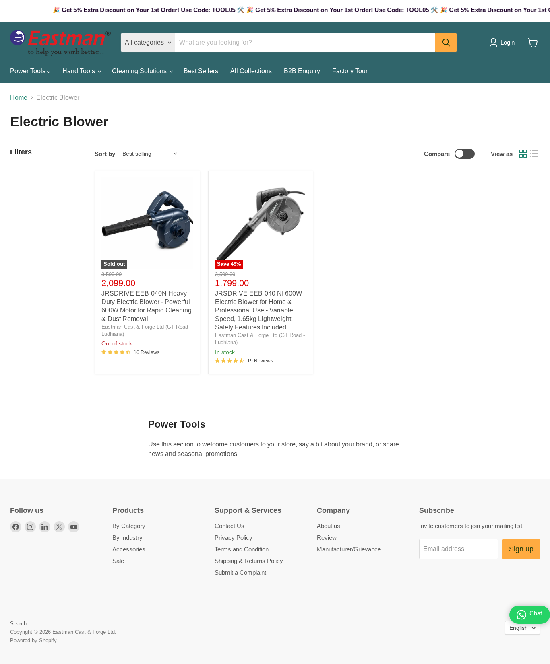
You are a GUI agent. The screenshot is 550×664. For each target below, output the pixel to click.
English (518, 628)
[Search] (446, 42)
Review (327, 537)
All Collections (251, 71)
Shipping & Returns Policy (249, 560)
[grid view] (523, 153)
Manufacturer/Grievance (349, 549)
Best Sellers (201, 71)
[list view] (534, 153)
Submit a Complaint (240, 572)
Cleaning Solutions (140, 71)
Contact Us (229, 525)
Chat (535, 613)
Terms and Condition (242, 549)
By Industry (127, 537)
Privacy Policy (233, 537)
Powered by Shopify (33, 640)
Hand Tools (79, 71)
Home (18, 97)
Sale (118, 560)
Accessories (128, 549)
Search (18, 624)
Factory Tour (350, 71)
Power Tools (28, 71)
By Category (128, 525)
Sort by (105, 153)
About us (328, 525)
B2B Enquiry (302, 71)
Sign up (521, 549)
